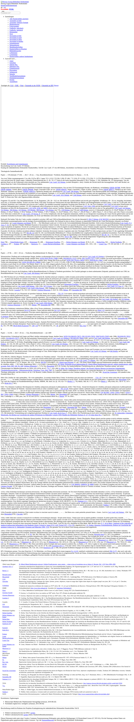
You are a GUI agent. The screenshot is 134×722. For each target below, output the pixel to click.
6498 (45, 208)
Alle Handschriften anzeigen (19, 19)
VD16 (127, 392)
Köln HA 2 (8, 383)
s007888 (117, 188)
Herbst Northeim (116, 242)
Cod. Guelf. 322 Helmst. (57, 182)
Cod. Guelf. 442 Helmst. (116, 512)
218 (36, 326)
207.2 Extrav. (48, 286)
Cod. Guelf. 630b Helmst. (26, 286)
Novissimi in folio (15, 36)
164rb (11, 394)
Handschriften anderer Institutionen (21, 56)
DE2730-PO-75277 (88, 258)
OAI (11, 85)
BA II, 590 (68, 237)
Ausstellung (13, 81)
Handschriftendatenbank (9, 5)
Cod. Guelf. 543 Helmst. (122, 208)
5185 (109, 204)
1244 (89, 206)
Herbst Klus (101, 242)
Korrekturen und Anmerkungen (17, 164)
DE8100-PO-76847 (96, 260)
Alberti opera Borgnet (66, 362)
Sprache (12, 74)
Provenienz (13, 70)
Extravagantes (14, 26)
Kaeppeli (123, 407)
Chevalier (19, 514)
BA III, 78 (105, 235)
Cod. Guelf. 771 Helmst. (87, 360)
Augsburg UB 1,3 (58, 546)
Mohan (65, 290)
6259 (34, 208)
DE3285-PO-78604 (77, 338)
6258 (38, 208)
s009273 (111, 189)
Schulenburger (14, 43)
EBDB (112, 188)
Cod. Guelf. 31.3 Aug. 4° (115, 286)
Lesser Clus (103, 244)
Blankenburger (14, 24)
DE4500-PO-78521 (124, 336)
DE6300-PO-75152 (69, 258)
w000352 (32, 191)
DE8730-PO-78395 (102, 336)
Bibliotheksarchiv (15, 51)
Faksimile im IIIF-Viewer (50, 85)
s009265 (64, 189)
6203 (116, 206)
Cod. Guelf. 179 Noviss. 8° (31, 214)
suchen (32, 713)
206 (33, 326)
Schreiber (13, 63)
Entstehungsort (14, 68)
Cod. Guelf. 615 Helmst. (96, 256)
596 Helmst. (14, 210)
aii (88, 484)
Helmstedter (13, 32)
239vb (112, 392)
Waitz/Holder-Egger (16, 242)
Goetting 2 (4, 244)
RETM (43, 362)
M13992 (106, 392)
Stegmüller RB (77, 290)
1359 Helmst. (65, 210)
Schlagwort (13, 72)
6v (8, 225)
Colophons (5, 316)
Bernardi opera (99, 534)
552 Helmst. (5, 210)
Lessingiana (13, 54)
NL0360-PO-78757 (12, 338)
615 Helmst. (23, 210)
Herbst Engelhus (112, 284)
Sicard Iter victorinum (110, 372)
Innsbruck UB (48, 548)
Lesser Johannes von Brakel (21, 223)
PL (2, 326)
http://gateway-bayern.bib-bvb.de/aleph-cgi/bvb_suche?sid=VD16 (102, 683)
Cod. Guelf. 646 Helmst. (102, 338)
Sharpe (61, 396)
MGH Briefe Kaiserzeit (21, 326)
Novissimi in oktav (16, 39)
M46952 (77, 484)
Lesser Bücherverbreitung (51, 244)
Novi (11, 34)
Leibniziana (13, 53)
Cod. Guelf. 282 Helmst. (110, 299)
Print (21, 85)
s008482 (9, 189)
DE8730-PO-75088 (51, 258)
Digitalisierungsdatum (17, 78)
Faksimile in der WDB (32, 85)
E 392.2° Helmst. (93, 219)
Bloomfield (50, 366)
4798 (93, 206)
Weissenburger (14, 45)
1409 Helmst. (84, 210)
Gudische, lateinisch (16, 30)
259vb (117, 392)
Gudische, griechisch (16, 28)
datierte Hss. (14, 65)
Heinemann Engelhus (53, 242)
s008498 (30, 189)
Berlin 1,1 (71, 381)
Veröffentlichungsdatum (17, 76)
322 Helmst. (125, 299)
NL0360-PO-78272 (74, 336)
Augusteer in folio (15, 21)
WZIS (42, 258)
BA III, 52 (30, 233)
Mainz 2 (104, 381)
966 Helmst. (40, 210)
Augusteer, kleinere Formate (19, 22)
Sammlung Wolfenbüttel (64, 588)
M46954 (84, 484)
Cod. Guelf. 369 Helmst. (31, 273)
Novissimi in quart (16, 38)
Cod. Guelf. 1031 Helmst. (61, 195)
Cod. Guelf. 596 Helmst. (71, 191)
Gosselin (17, 290)
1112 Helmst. (49, 210)
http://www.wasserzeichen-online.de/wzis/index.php (94, 694)
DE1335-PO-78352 (88, 336)
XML (17, 85)
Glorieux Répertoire (44, 290)
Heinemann (33, 242)
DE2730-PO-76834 (77, 260)
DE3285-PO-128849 (34, 262)
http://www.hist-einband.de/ (39, 588)
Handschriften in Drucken (18, 49)
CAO (105, 204)
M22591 (105, 219)
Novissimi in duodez (16, 41)
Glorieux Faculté (6, 486)
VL (48, 368)
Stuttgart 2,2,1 (82, 501)
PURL (11, 9)
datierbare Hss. (14, 66)
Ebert (2, 242)
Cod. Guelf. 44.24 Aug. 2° (58, 413)
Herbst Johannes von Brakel (75, 242)
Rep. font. (83, 326)
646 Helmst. (114, 351)
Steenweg (34, 244)
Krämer (16, 244)
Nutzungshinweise (48, 720)
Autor (11, 61)
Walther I (106, 505)
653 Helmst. (32, 210)
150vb (6, 394)
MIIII (92, 484)
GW (101, 219)
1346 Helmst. (77, 195)
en (5, 7)
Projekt (12, 80)
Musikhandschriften (16, 47)
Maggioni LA (103, 540)
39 (57, 326)
